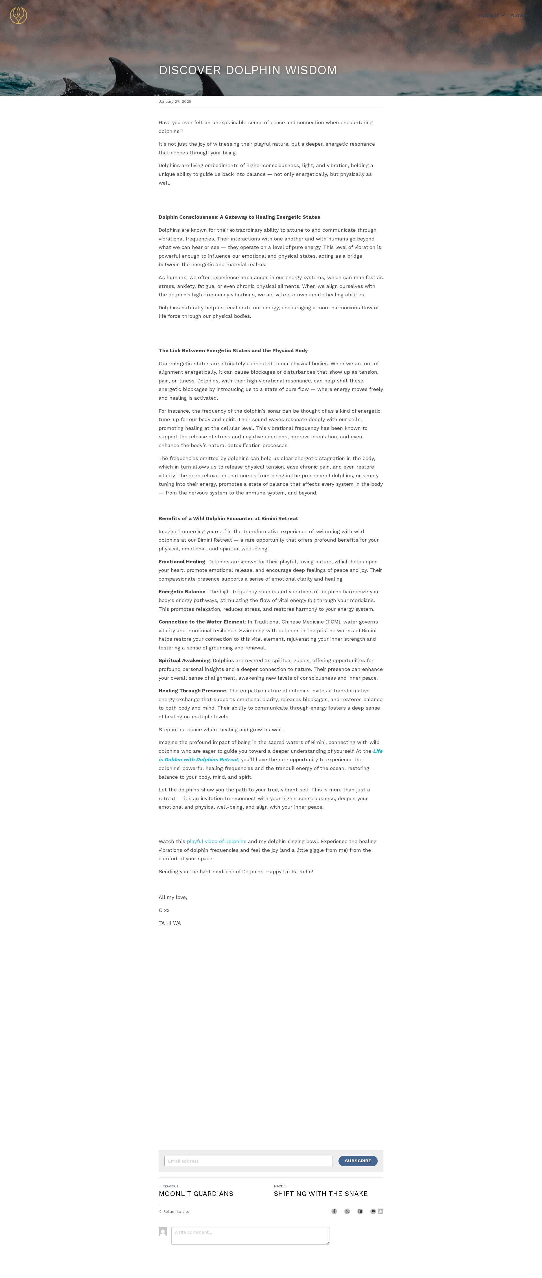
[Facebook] (334, 1211)
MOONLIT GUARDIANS (196, 1194)
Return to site (176, 1211)
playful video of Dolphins (216, 841)
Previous (170, 1186)
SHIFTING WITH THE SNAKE (321, 1194)
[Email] (373, 1211)
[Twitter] (347, 1211)
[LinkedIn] (360, 1211)
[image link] (18, 15)
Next (278, 1186)
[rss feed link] (380, 1211)
